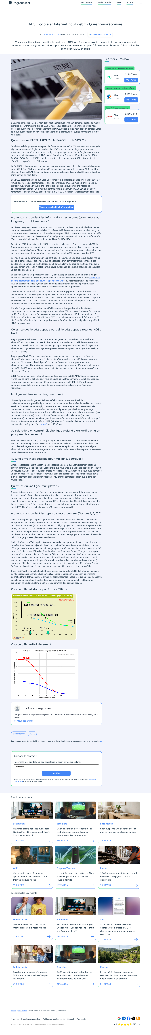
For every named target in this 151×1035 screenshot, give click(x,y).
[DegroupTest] (19, 3)
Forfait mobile (104, 2)
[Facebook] (128, 1018)
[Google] (119, 1018)
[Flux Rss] (138, 1018)
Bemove (43, 1024)
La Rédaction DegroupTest (51, 34)
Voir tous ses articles (23, 721)
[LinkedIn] (124, 1018)
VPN (119, 2)
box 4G (44, 424)
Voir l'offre (131, 80)
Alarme (129, 2)
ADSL (32, 733)
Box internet (86, 2)
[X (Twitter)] (133, 1018)
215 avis (136, 1024)
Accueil (13, 1011)
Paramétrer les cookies (55, 1024)
